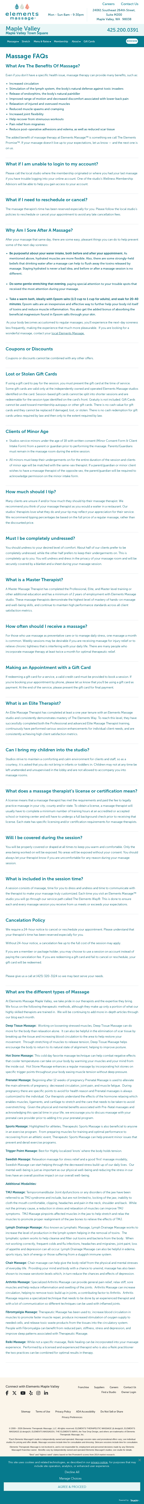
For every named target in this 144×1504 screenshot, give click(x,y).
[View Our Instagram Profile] (38, 1393)
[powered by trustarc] (134, 1500)
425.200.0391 (122, 30)
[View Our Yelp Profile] (31, 1393)
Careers (108, 4)
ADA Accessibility (85, 1411)
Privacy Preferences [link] (72, 1417)
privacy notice (99, 1462)
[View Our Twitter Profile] (14, 1393)
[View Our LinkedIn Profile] (46, 1393)
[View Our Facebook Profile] (7, 1393)
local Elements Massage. (68, 333)
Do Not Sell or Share (111, 1411)
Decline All (72, 1472)
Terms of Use (43, 1411)
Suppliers (99, 1387)
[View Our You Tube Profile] (23, 1393)
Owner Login (128, 1392)
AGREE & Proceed (72, 1487)
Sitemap (25, 1411)
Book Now (132, 41)
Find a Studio (108, 1392)
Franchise (83, 1387)
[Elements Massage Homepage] (25, 12)
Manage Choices (70, 1478)
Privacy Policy (63, 1411)
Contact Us (129, 4)
